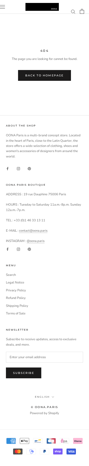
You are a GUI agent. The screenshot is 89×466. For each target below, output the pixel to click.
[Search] (73, 11)
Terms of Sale (15, 313)
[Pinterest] (29, 168)
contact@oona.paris (33, 230)
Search (11, 275)
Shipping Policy (17, 306)
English (42, 396)
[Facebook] (7, 168)
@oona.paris (35, 241)
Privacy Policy (16, 290)
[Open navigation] (2, 7)
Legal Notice (15, 282)
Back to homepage (44, 75)
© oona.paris (44, 407)
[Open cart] (82, 11)
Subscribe (23, 373)
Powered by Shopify (44, 413)
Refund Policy (16, 298)
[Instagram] (18, 168)
